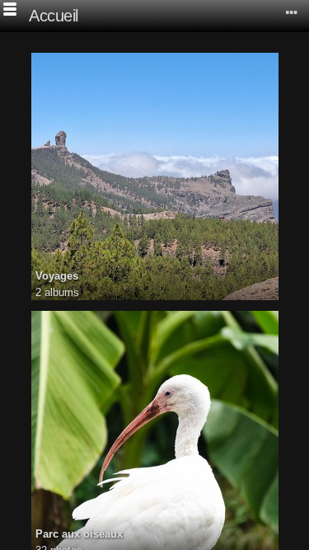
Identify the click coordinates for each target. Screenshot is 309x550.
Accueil (53, 16)
